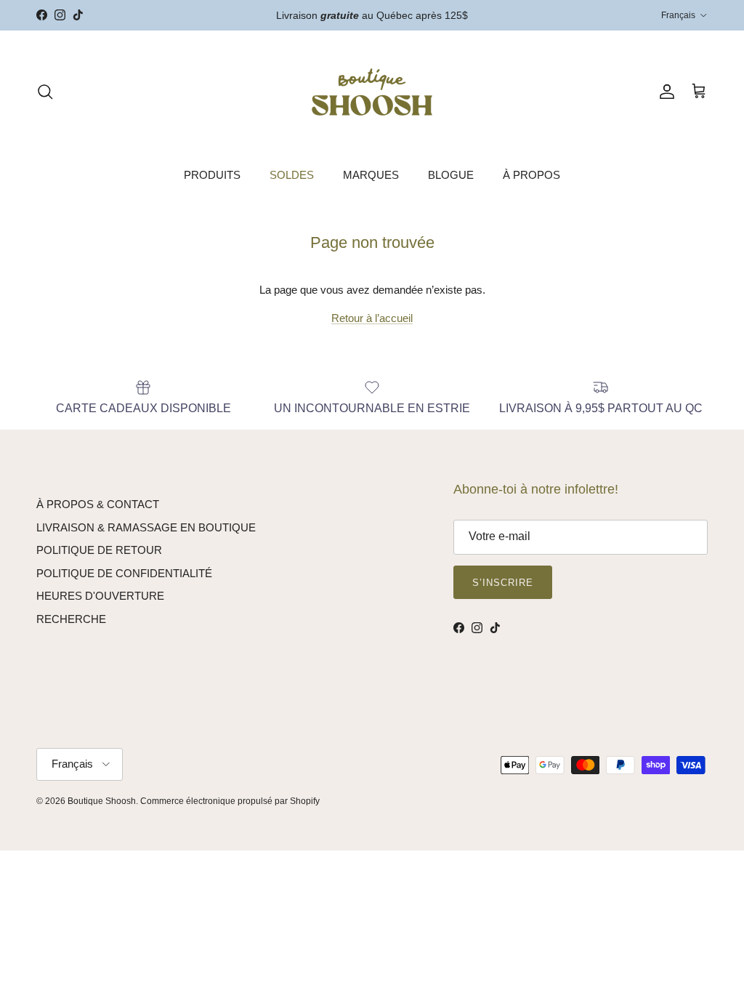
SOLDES (292, 175)
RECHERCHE (71, 619)
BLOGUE (451, 175)
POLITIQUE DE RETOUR (99, 550)
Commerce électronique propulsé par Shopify (230, 801)
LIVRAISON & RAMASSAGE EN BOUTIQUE (146, 527)
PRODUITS (212, 175)
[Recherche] (45, 91)
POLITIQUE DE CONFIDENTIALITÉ (124, 573)
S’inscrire (502, 582)
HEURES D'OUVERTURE (100, 596)
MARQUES (371, 175)
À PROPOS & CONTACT (97, 504)
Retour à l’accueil (372, 318)
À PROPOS (531, 175)
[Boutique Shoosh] (372, 92)
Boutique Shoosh (102, 801)
